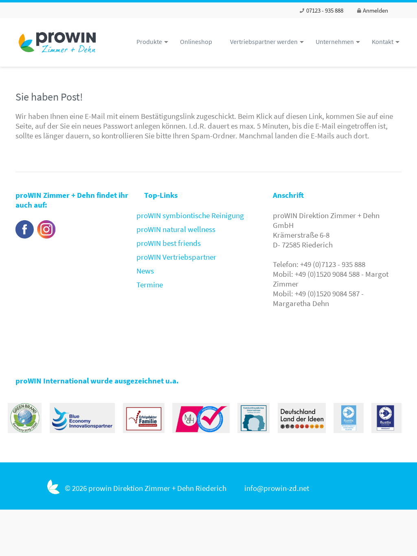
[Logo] (60, 54)
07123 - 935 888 (324, 10)
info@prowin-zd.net (276, 488)
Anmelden (375, 10)
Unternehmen (335, 41)
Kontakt (382, 41)
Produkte (149, 41)
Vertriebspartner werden (264, 41)
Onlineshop (196, 41)
